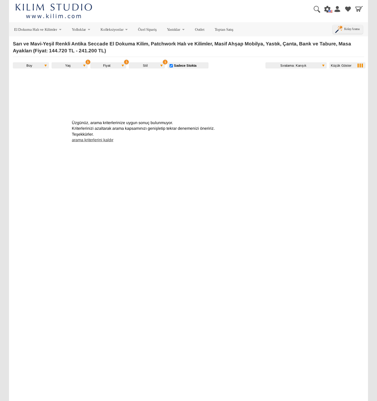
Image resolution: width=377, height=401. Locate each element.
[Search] (315, 9)
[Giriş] (337, 9)
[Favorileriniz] (348, 9)
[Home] (54, 12)
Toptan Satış (224, 29)
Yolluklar (81, 30)
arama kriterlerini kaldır (92, 140)
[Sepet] (359, 9)
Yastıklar (176, 30)
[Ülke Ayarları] (326, 9)
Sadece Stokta (184, 65)
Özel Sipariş (147, 29)
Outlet (199, 29)
